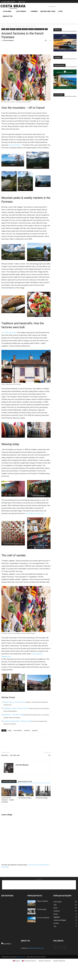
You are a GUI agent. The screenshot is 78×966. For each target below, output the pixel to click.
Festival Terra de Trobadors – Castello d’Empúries (7, 800)
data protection (20, 957)
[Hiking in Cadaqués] (31, 903)
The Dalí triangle (41, 909)
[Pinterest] (13, 49)
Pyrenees (9, 26)
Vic (49, 755)
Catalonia (12, 29)
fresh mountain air (15, 145)
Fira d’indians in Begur (24, 798)
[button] (3, 21)
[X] (73, 1)
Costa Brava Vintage (41, 798)
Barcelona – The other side (13, 715)
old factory (27, 730)
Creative (19, 29)
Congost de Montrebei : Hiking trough (17, 721)
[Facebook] (68, 1)
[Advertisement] (39, 884)
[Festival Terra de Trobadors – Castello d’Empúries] (8, 791)
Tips (46, 29)
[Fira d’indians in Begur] (25, 791)
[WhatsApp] (17, 49)
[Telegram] (27, 49)
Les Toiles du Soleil (9, 332)
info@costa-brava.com (36, 948)
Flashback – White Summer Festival (16, 708)
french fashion (18, 730)
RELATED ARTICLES (9, 781)
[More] (31, 49)
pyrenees (35, 730)
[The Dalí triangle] (31, 911)
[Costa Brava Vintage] (43, 791)
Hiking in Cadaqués (42, 901)
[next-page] (6, 806)
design (9, 730)
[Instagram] (71, 1)
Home (3, 26)
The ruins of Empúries (43, 917)
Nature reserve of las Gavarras (14, 702)
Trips (7, 29)
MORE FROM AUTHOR (25, 781)
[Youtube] (75, 1)
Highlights (24, 29)
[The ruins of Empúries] (31, 919)
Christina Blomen (8, 40)
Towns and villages (39, 29)
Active (3, 29)
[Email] (22, 49)
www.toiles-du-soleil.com (34, 513)
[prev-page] (2, 806)
